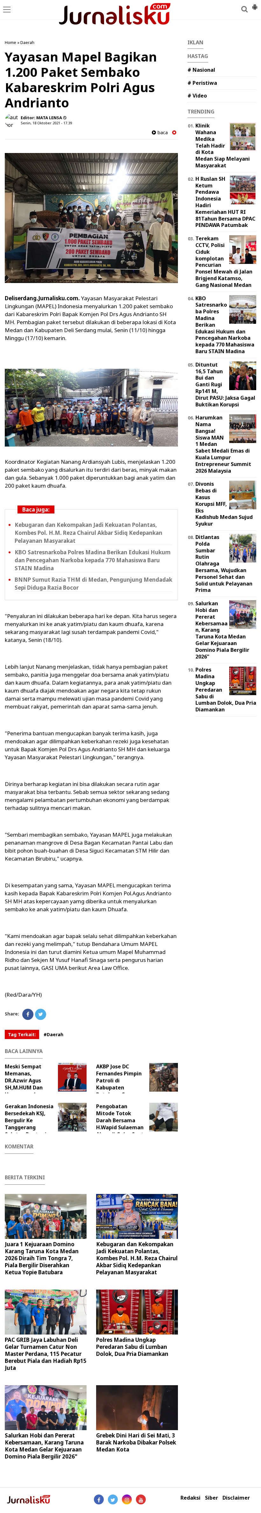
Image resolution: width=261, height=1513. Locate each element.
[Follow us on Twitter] (112, 1499)
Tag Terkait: (22, 1034)
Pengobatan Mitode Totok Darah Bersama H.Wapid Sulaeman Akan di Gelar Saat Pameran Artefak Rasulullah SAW (132, 1127)
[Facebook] (27, 1014)
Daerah (27, 42)
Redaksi (190, 1498)
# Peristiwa (202, 82)
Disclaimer (236, 1498)
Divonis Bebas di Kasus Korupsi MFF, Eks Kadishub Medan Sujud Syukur (224, 503)
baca (162, 132)
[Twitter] (40, 1014)
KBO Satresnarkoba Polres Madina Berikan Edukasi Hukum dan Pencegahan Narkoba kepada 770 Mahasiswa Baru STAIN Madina (93, 560)
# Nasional (201, 69)
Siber (211, 1498)
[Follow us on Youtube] (140, 1499)
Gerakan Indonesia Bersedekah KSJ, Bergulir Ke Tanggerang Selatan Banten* (29, 1120)
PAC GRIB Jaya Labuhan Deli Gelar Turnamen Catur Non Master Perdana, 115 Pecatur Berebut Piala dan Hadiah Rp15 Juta (46, 1353)
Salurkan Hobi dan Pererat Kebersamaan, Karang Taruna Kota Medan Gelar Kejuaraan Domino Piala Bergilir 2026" (44, 1446)
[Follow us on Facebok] (98, 1499)
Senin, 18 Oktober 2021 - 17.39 (46, 122)
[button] (254, 4)
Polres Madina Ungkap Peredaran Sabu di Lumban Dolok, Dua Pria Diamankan (132, 1346)
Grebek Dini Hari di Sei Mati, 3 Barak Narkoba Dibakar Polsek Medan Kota (136, 1442)
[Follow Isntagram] (126, 1499)
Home (10, 42)
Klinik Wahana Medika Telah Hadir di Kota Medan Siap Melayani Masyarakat (222, 145)
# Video (197, 95)
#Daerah (53, 1034)
